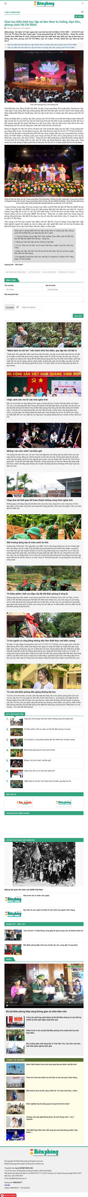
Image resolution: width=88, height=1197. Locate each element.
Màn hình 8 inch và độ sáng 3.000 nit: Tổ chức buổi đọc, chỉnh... (52, 1091)
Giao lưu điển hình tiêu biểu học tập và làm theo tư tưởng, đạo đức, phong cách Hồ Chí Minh (42, 45)
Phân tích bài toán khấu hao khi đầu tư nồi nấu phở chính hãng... (52, 1078)
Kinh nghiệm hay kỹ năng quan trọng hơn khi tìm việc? (48, 1104)
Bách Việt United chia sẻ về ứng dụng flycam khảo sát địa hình (51, 1064)
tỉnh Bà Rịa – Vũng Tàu (67, 272)
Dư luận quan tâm (14, 714)
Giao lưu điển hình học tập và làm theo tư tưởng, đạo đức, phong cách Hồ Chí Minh (42, 23)
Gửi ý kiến (78, 316)
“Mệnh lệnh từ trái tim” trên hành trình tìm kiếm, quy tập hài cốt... (48, 781)
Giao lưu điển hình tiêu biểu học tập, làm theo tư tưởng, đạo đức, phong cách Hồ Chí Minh (41, 48)
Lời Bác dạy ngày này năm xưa (20, 840)
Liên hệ (7, 1185)
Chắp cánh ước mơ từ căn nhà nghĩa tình (27, 399)
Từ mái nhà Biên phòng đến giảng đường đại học (31, 692)
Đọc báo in (11, 794)
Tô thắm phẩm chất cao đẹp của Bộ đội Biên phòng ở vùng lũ (37, 593)
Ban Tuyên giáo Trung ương (15, 272)
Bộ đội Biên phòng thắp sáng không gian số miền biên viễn (36, 1011)
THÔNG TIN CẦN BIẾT (15, 1060)
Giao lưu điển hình (49, 272)
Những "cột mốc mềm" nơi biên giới (24, 451)
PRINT (80, 16)
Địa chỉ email (50, 285)
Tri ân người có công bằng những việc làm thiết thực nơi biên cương (41, 640)
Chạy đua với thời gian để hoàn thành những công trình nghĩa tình (40, 500)
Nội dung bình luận (11, 294)
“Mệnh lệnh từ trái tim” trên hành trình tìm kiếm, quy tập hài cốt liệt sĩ (42, 350)
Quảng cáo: (13, 1182)
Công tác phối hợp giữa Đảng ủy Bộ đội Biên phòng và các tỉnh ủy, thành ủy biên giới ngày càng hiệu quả (53, 1018)
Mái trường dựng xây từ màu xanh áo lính (27, 542)
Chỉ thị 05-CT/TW (34, 272)
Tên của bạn (9, 285)
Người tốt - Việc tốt (15, 924)
